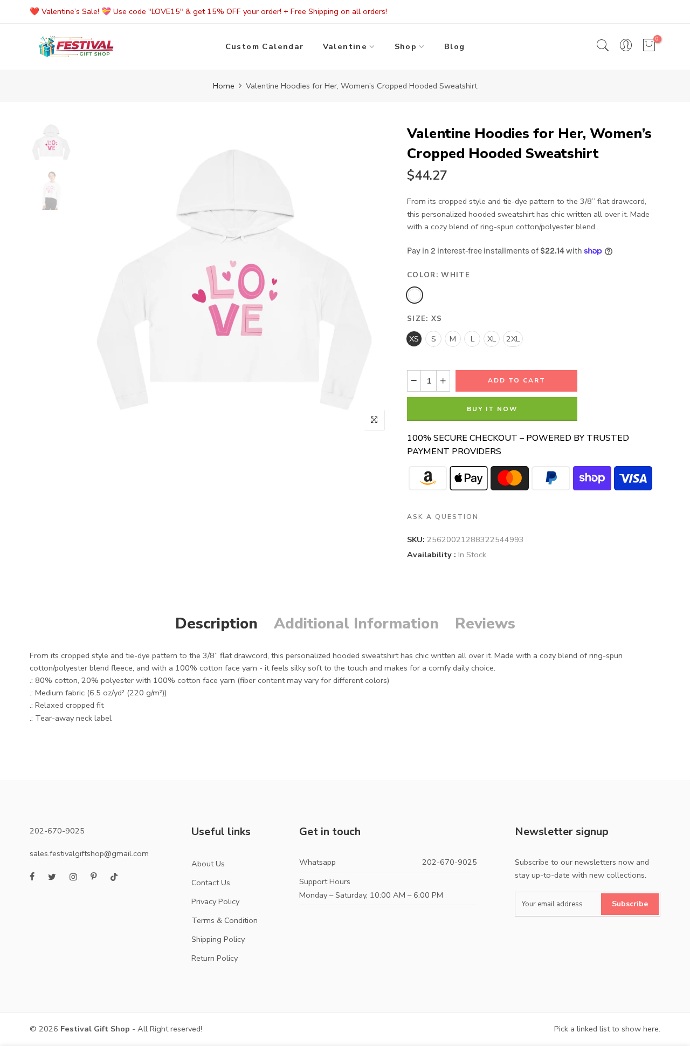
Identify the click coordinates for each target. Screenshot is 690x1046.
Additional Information (356, 623)
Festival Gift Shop (95, 1028)
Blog (454, 46)
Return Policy (214, 958)
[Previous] (95, 280)
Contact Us (210, 882)
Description (216, 623)
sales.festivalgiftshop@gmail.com (89, 853)
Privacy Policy (215, 901)
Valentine (345, 46)
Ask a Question (443, 516)
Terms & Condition (224, 920)
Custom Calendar (264, 46)
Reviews (485, 623)
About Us (208, 863)
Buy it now (492, 409)
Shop (406, 46)
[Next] (373, 280)
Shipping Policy (218, 939)
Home (223, 85)
